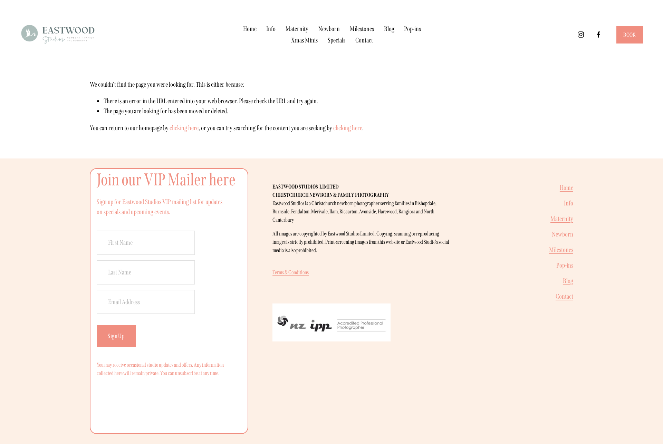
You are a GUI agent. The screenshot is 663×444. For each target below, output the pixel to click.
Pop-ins (412, 29)
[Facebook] (598, 34)
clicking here (184, 128)
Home (250, 29)
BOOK (629, 34)
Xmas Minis (304, 40)
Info (271, 29)
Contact (364, 40)
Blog (389, 29)
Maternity (297, 29)
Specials (336, 40)
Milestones (362, 29)
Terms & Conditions (290, 272)
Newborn (329, 29)
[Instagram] (581, 34)
